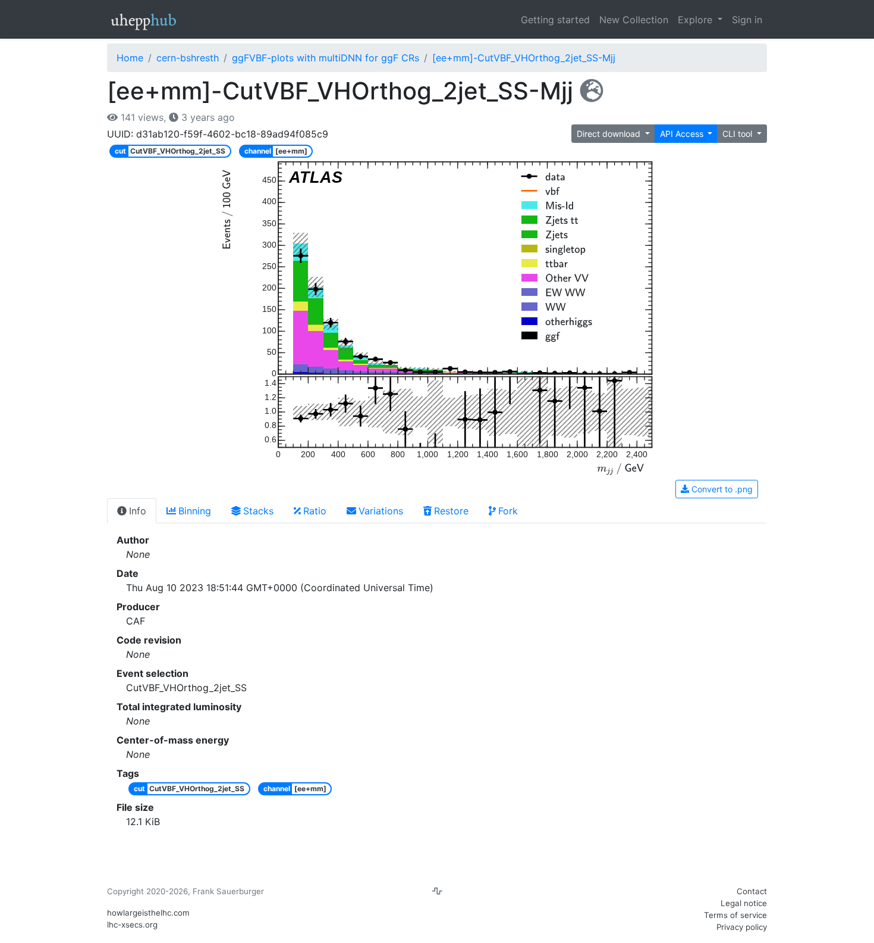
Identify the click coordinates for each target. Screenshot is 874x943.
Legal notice (744, 903)
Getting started (555, 20)
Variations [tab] (381, 511)
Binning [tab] (194, 511)
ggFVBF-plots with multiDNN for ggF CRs (325, 58)
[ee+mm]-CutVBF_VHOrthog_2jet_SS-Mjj (523, 58)
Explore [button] (696, 20)
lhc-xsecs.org (132, 924)
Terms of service (735, 915)
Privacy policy (741, 927)
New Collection (633, 20)
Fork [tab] (508, 511)
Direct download (610, 134)
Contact (752, 891)
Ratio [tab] (314, 511)
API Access (683, 134)
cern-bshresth (187, 58)
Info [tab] (137, 511)
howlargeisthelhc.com (148, 912)
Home (130, 58)
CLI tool (738, 134)
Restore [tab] (451, 511)
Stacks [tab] (258, 511)
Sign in (747, 20)
